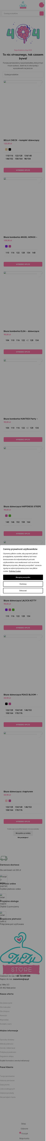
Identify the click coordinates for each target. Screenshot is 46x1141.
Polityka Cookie (15, 571)
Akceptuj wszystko (23, 577)
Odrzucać (23, 591)
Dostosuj (23, 584)
